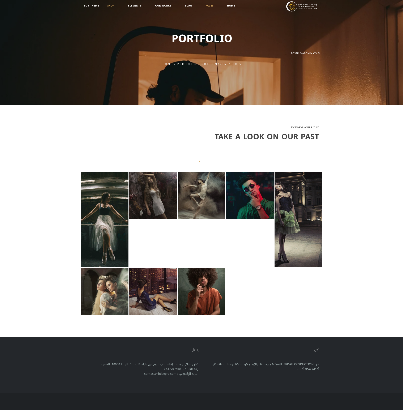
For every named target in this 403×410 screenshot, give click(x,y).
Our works (163, 5)
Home (231, 5)
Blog (188, 5)
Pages (209, 5)
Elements (134, 5)
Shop (110, 5)
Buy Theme (91, 5)
